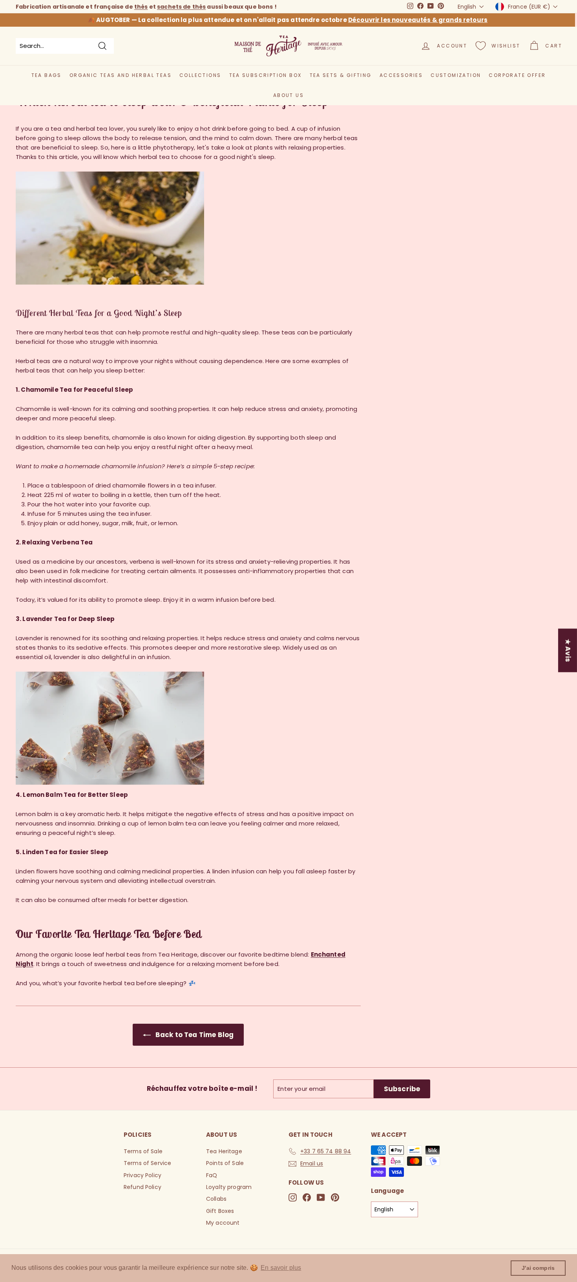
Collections (200, 75)
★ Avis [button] (568, 650)
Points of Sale (225, 1163)
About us (288, 95)
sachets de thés (181, 7)
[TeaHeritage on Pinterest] (335, 1197)
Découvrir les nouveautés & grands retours (418, 20)
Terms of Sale (143, 1151)
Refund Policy (142, 1187)
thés (141, 7)
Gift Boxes (220, 1211)
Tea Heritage (224, 1151)
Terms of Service (147, 1163)
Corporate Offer (517, 75)
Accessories (401, 75)
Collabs (216, 1199)
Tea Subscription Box (265, 75)
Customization (456, 75)
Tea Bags (46, 75)
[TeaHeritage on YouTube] (321, 1197)
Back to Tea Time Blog (194, 1034)
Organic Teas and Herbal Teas (120, 75)
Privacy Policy (142, 1175)
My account (223, 1223)
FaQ (211, 1175)
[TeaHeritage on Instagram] (292, 1197)
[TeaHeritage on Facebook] (307, 1197)
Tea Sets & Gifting (341, 75)
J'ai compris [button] (538, 1268)
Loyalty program (229, 1187)
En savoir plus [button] (281, 1267)
